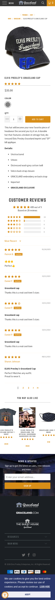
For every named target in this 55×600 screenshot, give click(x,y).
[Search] (42, 3)
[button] (12, 83)
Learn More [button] (45, 586)
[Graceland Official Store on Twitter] (23, 555)
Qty (6, 113)
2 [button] (23, 388)
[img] (12, 249)
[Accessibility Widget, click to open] (5, 595)
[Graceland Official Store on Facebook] (29, 555)
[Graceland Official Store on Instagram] (34, 555)
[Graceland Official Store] (27, 3)
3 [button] (28, 388)
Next (31, 15)
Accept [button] (27, 594)
